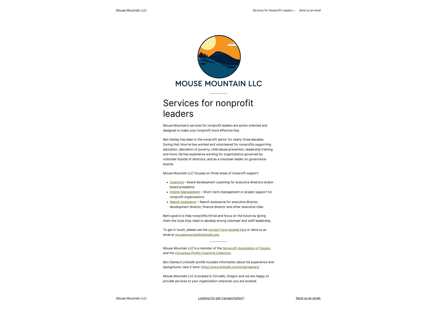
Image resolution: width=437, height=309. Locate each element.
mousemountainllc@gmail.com (197, 234)
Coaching (177, 182)
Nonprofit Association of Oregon (247, 248)
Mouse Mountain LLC (131, 10)
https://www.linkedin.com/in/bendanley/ (230, 267)
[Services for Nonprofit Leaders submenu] (294, 10)
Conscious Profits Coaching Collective (203, 253)
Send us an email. (308, 298)
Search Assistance (183, 202)
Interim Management (185, 192)
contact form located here (227, 230)
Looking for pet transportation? (221, 298)
